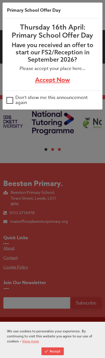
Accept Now (52, 80)
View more (30, 341)
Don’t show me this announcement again (51, 100)
